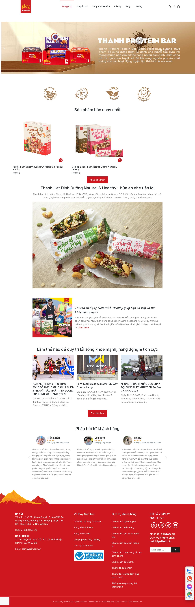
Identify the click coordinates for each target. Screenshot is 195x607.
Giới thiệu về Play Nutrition (87, 521)
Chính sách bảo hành (123, 562)
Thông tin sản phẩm (122, 567)
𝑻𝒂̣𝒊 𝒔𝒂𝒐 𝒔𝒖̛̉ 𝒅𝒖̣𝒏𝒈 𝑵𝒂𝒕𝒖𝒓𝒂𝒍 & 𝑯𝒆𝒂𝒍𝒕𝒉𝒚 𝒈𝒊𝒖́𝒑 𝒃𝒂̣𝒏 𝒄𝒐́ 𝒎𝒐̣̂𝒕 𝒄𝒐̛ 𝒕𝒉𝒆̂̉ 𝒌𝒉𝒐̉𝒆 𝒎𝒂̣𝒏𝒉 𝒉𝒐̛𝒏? (115, 310)
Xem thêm (84, 327)
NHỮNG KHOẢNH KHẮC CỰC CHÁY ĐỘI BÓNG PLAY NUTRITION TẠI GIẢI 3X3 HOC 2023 (141, 387)
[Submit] (175, 549)
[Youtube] (175, 525)
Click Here (163, 49)
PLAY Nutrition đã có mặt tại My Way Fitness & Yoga (97, 386)
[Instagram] (161, 525)
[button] (4, 47)
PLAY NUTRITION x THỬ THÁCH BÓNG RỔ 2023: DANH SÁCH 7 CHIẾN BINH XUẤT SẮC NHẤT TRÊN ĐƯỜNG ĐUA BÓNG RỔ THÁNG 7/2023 (53, 389)
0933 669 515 (30, 542)
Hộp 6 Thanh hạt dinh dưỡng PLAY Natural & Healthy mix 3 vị (38, 168)
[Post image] (52, 317)
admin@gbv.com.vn (31, 549)
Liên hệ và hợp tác (83, 545)
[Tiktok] (168, 525)
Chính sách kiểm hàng (123, 527)
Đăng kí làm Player (83, 527)
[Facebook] (154, 525)
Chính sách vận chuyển (124, 521)
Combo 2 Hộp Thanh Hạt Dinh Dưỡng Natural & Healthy (94, 168)
